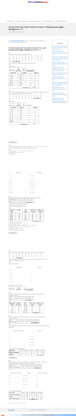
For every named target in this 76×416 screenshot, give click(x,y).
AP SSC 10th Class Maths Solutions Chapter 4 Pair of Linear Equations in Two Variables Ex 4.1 (60, 58)
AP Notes (50, 415)
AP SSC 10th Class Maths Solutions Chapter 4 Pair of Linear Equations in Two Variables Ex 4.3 (60, 84)
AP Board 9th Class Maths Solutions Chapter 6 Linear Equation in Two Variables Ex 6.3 (59, 100)
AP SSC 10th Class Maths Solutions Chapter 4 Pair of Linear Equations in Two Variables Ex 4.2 (60, 48)
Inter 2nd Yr (47, 415)
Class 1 (24, 415)
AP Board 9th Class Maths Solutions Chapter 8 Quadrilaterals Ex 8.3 (60, 53)
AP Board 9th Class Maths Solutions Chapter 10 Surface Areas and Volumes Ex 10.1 (59, 69)
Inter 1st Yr (45, 415)
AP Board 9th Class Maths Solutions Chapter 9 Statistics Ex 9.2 (59, 78)
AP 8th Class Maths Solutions (18, 40)
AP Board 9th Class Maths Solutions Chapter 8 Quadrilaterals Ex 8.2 (60, 64)
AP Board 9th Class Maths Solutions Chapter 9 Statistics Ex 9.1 (59, 89)
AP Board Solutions (42, 409)
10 (42, 415)
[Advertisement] (38, 12)
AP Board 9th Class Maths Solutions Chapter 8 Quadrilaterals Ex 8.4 (60, 95)
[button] (38, 415)
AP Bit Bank (53, 415)
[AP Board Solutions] (38, 2)
